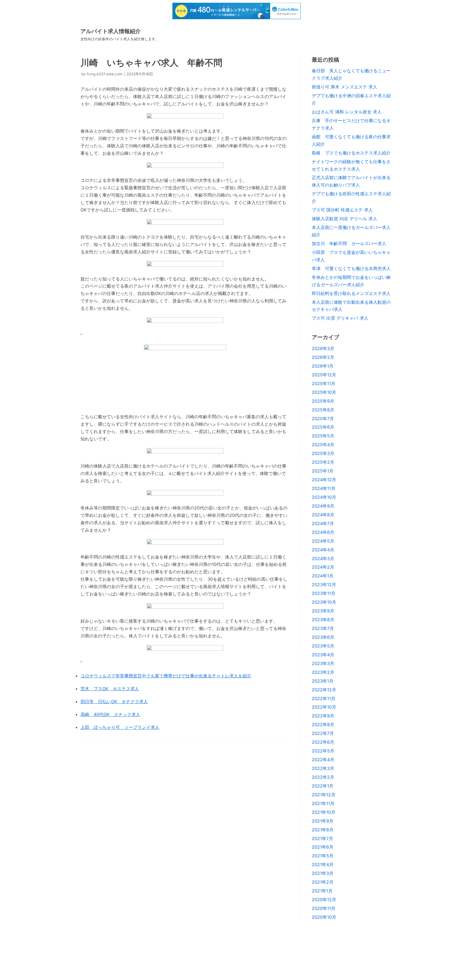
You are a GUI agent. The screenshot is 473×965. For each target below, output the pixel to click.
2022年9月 (323, 715)
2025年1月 (322, 471)
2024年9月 (323, 506)
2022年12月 (324, 689)
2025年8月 (323, 410)
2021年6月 (322, 847)
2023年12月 (324, 584)
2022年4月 (323, 759)
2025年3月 (323, 453)
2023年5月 (323, 646)
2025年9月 (323, 401)
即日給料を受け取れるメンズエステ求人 (351, 293)
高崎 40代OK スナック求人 (110, 714)
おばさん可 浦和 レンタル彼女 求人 (347, 111)
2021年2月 (322, 882)
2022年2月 (323, 777)
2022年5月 (323, 751)
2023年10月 (324, 602)
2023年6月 (323, 637)
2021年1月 (322, 891)
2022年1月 (322, 786)
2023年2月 (323, 672)
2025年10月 (324, 392)
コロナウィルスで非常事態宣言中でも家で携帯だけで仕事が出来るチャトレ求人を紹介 (165, 675)
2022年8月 (323, 724)
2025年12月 (324, 374)
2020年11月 (323, 908)
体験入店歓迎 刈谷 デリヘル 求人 (344, 218)
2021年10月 (323, 812)
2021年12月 (323, 794)
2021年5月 (322, 855)
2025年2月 (323, 462)
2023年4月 (323, 654)
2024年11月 (323, 488)
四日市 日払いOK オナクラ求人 (114, 701)
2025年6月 (323, 427)
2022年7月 (323, 733)
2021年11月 (323, 803)
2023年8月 (323, 619)
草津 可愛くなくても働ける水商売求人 (351, 268)
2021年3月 (322, 873)
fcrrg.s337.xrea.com (104, 74)
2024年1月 (322, 576)
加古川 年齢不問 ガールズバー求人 (349, 243)
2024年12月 (324, 479)
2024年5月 (323, 541)
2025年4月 (323, 444)
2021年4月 (322, 864)
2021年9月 (322, 821)
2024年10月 (324, 497)
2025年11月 (323, 383)
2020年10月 (324, 917)
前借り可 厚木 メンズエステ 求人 (344, 87)
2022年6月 (323, 742)
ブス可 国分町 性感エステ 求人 (342, 210)
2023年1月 (322, 681)
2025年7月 (323, 418)
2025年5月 (323, 436)
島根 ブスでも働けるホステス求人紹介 (351, 153)
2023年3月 (323, 663)
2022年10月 (324, 707)
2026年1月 (322, 366)
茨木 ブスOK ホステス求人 (109, 688)
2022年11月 (323, 698)
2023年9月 (323, 611)
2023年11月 (323, 593)
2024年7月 (323, 523)
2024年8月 (323, 514)
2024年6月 (323, 532)
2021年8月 (322, 829)
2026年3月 (323, 348)
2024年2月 (323, 567)
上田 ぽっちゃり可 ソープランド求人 (119, 727)
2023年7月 (323, 628)
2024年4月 (323, 549)
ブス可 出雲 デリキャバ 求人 (340, 318)
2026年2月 (323, 357)
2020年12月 (324, 899)
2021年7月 (322, 838)
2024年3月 (323, 558)
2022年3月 (323, 768)
